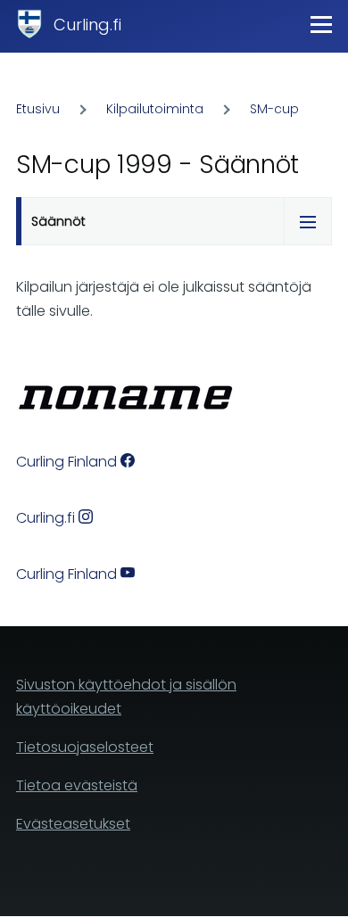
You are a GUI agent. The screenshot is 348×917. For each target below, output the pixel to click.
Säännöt (58, 221)
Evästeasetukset (73, 824)
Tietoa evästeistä (76, 785)
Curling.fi (87, 24)
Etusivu (38, 109)
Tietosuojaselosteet (84, 747)
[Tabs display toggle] (308, 221)
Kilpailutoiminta (154, 109)
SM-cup (274, 109)
